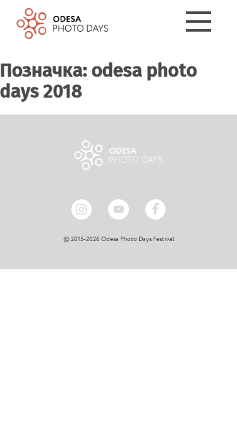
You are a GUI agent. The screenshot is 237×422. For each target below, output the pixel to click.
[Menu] (198, 23)
